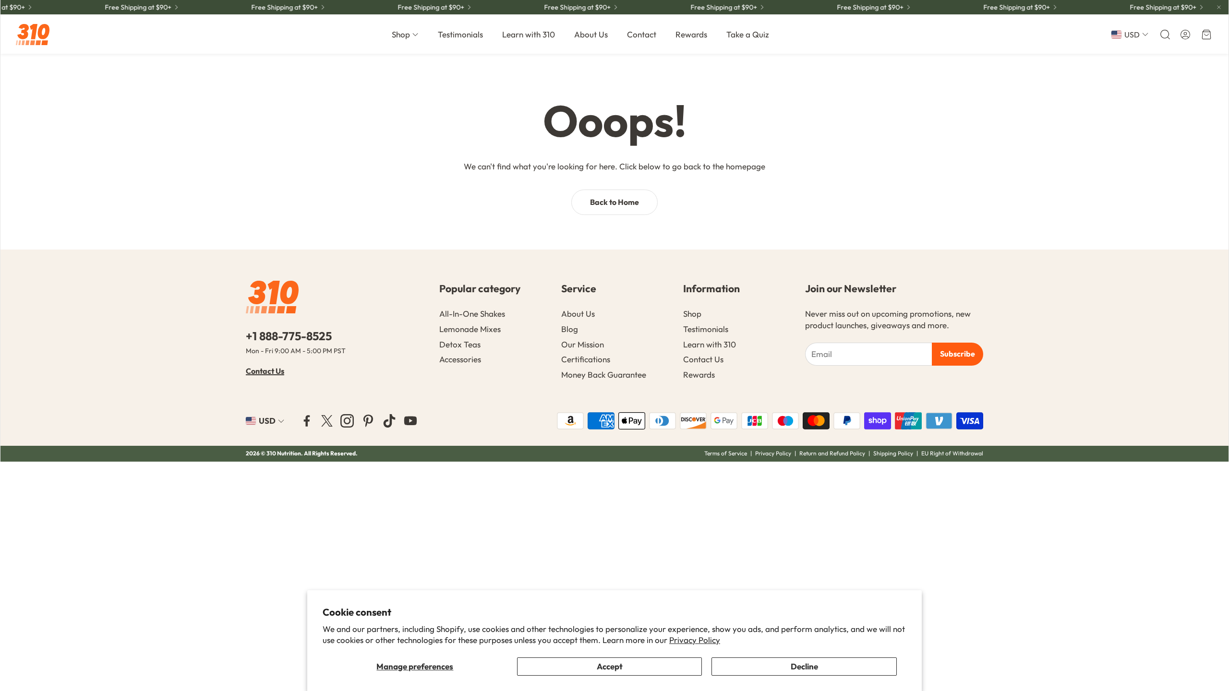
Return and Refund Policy (833, 453)
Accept (610, 666)
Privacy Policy (694, 640)
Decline (804, 666)
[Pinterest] (368, 421)
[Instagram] (347, 421)
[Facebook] (306, 421)
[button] (1164, 34)
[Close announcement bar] (1219, 7)
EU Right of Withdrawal (952, 453)
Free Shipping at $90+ (568, 7)
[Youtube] (410, 421)
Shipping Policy (893, 453)
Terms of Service (725, 453)
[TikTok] (389, 421)
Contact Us (265, 371)
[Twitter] (327, 421)
